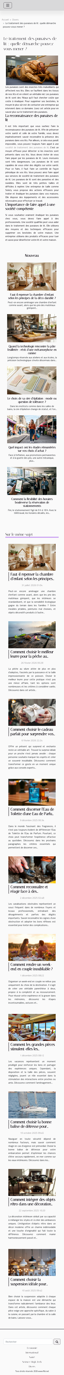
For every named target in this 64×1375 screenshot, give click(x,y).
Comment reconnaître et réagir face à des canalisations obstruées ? (30, 891)
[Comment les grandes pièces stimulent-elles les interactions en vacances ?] (32, 1027)
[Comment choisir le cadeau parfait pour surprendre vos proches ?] (32, 712)
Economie (32, 1348)
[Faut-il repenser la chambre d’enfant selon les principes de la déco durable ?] (31, 276)
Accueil (5, 19)
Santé (32, 1357)
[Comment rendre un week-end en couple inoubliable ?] (32, 947)
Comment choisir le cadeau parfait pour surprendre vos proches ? (32, 734)
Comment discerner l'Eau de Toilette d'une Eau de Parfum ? (33, 813)
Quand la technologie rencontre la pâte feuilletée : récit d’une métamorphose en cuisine (32, 350)
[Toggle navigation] (8, 5)
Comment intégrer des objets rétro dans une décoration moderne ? (33, 1204)
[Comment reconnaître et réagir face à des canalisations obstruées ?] (32, 869)
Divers (15, 19)
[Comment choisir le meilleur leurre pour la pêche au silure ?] (32, 634)
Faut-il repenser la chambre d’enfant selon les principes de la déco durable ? (32, 296)
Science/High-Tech (32, 1361)
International (32, 1352)
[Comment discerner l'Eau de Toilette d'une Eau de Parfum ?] (32, 792)
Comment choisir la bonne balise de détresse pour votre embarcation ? (31, 1126)
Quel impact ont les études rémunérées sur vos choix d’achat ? (32, 449)
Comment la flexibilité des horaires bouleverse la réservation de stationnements (32, 502)
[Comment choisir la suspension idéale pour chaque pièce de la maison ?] (32, 1262)
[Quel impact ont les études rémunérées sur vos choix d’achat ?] (31, 429)
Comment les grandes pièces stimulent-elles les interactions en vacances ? (33, 1049)
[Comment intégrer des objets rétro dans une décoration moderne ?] (32, 1182)
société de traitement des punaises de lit (27, 147)
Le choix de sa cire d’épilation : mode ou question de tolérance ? (32, 400)
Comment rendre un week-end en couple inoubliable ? (32, 966)
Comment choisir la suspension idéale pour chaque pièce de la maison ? (33, 1284)
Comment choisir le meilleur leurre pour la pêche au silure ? (32, 656)
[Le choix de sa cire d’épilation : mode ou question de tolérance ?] (31, 380)
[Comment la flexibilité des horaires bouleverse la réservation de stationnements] (31, 481)
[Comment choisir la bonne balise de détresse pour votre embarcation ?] (32, 1104)
